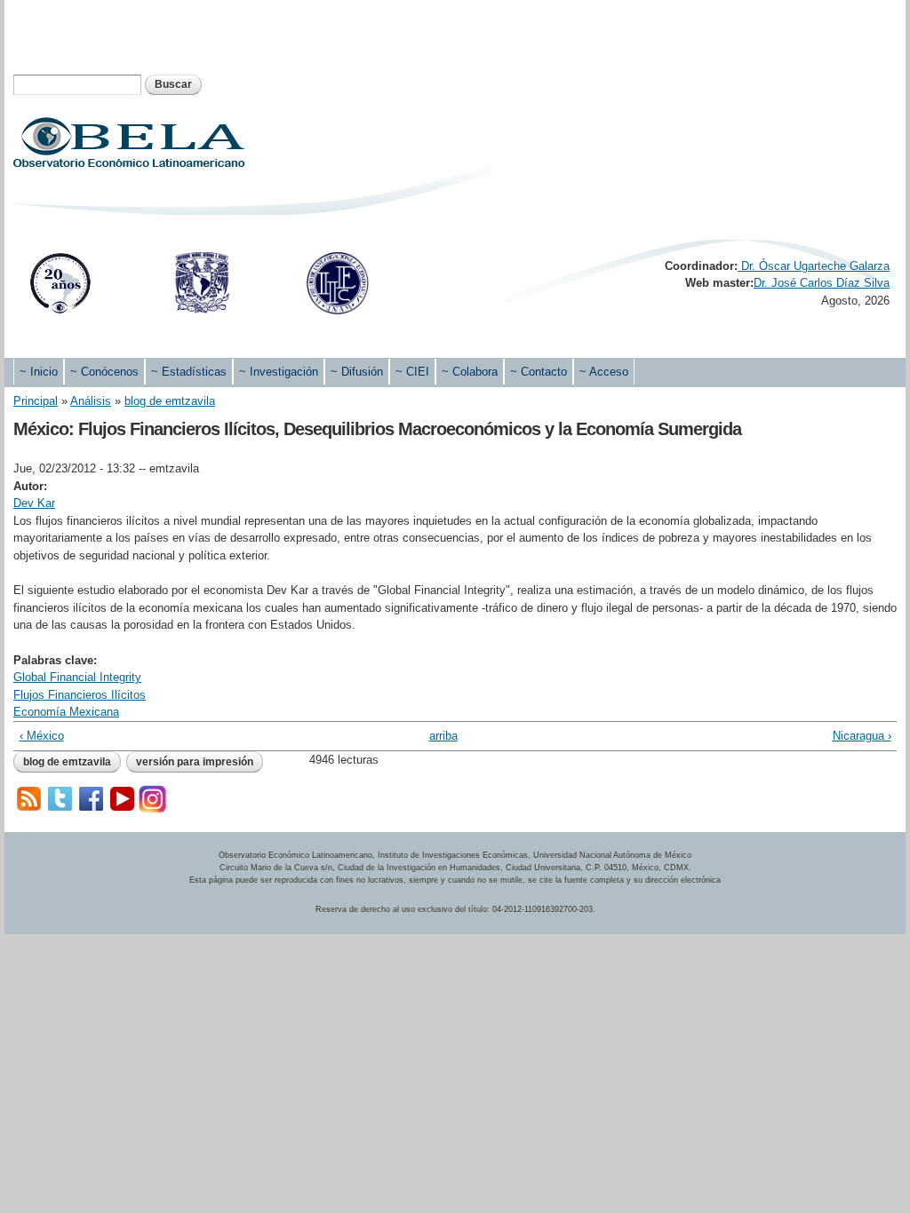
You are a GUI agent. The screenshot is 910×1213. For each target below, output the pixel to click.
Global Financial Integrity (77, 677)
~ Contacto (538, 371)
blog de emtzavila (169, 401)
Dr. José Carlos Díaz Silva (822, 282)
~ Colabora (470, 371)
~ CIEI (412, 371)
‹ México (42, 735)
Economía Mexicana (66, 711)
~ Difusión (357, 371)
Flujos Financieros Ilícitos (79, 695)
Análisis (90, 401)
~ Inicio (39, 371)
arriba (443, 735)
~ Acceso (603, 371)
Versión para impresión (194, 762)
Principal (35, 401)
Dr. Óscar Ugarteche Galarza (814, 266)
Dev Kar (34, 503)
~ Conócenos (104, 371)
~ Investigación (278, 371)
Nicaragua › (861, 735)
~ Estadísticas (189, 371)
